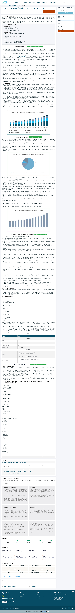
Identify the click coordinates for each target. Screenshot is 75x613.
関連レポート (60, 29)
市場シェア (60, 22)
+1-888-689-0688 (60, 597)
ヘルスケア (6, 5)
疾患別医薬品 (14, 5)
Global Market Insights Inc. (6, 608)
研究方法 (59, 27)
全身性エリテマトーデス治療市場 (37, 585)
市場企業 (59, 23)
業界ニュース (60, 25)
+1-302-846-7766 (59, 598)
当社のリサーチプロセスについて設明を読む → (12, 576)
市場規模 (59, 17)
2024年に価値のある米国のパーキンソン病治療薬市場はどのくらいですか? (17, 471)
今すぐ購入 (66, 12)
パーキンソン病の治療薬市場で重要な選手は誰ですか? (13, 473)
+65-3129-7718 (59, 599)
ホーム (2, 5)
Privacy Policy (44, 611)
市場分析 (59, 20)
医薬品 (10, 5)
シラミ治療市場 (33, 586)
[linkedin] (63, 608)
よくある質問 (60, 26)
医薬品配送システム (22, 56)
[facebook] (69, 608)
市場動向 (59, 19)
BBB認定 (17, 542)
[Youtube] (72, 608)
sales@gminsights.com (60, 600)
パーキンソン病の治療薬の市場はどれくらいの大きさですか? (14, 462)
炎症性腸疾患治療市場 (8, 585)
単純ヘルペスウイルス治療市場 (10, 586)
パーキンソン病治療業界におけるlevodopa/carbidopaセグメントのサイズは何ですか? (19, 469)
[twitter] (66, 608)
